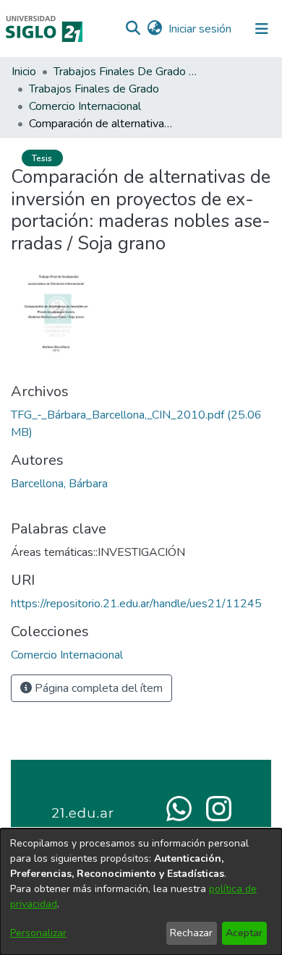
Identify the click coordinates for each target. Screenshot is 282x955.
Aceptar (244, 933)
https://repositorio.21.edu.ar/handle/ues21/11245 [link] (136, 604)
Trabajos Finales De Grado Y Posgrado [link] (126, 72)
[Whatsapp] (179, 807)
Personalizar (38, 933)
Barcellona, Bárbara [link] (59, 484)
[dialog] (141, 891)
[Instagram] (219, 807)
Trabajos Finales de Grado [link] (94, 89)
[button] (133, 29)
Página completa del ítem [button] (97, 688)
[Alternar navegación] (262, 28)
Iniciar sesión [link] (200, 29)
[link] (67, 655)
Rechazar (191, 933)
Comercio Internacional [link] (85, 106)
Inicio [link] (24, 72)
